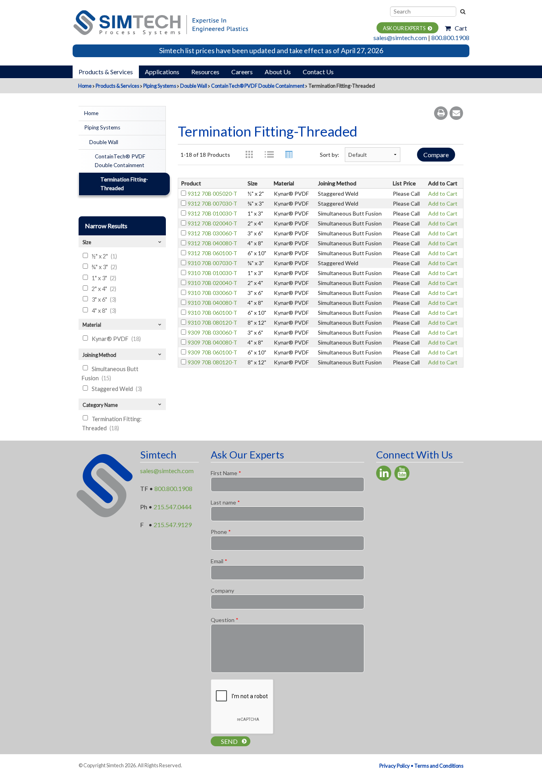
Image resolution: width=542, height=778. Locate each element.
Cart (461, 28)
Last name (225, 502)
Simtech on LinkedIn (383, 473)
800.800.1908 (450, 37)
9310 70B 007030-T (212, 263)
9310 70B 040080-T (212, 302)
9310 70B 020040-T (212, 282)
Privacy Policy (394, 766)
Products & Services (106, 71)
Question (224, 619)
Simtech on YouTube (401, 473)
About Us (278, 71)
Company (222, 590)
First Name (226, 473)
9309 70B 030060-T (212, 332)
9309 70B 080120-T (212, 362)
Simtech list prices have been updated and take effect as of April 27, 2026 (271, 50)
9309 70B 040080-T (212, 342)
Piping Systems (159, 86)
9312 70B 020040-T (212, 223)
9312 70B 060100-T (212, 253)
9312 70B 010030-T (212, 213)
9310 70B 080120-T (212, 322)
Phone (221, 531)
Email (219, 561)
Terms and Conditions (438, 766)
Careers (242, 71)
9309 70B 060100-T (212, 352)
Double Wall (193, 86)
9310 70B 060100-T (212, 312)
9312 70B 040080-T (212, 243)
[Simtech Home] (160, 21)
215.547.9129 (173, 524)
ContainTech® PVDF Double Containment (257, 86)
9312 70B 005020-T (212, 193)
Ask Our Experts (404, 28)
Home (85, 86)
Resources (205, 71)
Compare (436, 154)
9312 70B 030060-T (212, 233)
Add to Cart (442, 193)
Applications (162, 71)
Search (462, 11)
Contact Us (318, 71)
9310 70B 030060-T (212, 292)
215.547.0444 (173, 506)
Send (229, 741)
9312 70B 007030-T (212, 203)
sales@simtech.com (400, 37)
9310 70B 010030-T (212, 273)
